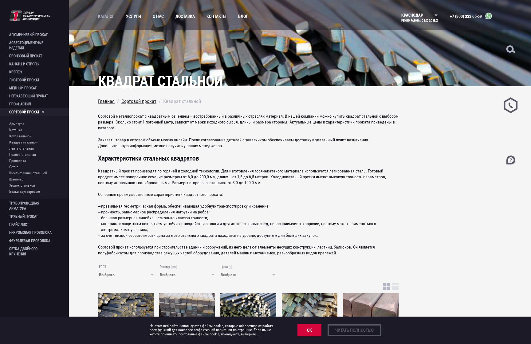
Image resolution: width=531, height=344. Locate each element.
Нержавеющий (28, 96)
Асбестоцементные (26, 45)
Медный (23, 88)
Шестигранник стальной (28, 173)
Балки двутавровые (24, 191)
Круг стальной (20, 136)
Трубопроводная (24, 206)
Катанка (15, 130)
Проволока (17, 161)
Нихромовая (30, 232)
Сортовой (24, 112)
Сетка (13, 167)
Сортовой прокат (138, 101)
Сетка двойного (23, 251)
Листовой (24, 80)
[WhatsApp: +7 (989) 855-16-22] (487, 16)
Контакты (216, 16)
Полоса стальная (22, 154)
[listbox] (419, 12)
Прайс (19, 224)
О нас (158, 16)
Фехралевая (29, 241)
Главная (106, 101)
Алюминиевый (28, 35)
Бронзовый (25, 56)
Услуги (133, 16)
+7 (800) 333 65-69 (466, 16)
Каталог (106, 16)
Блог (243, 16)
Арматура (16, 124)
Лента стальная (21, 148)
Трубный (23, 216)
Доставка (185, 16)
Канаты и (24, 64)
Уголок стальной (22, 185)
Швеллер (16, 179)
